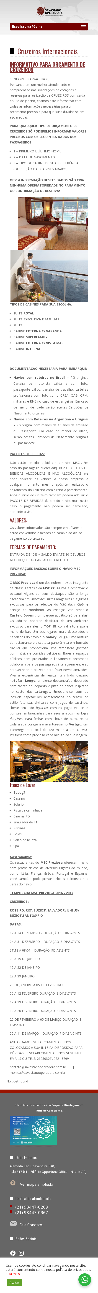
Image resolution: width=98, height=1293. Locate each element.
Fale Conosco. (31, 1224)
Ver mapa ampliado (36, 1184)
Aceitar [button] (14, 1282)
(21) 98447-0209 (31, 1207)
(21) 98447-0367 (31, 1212)
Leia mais (13, 1273)
